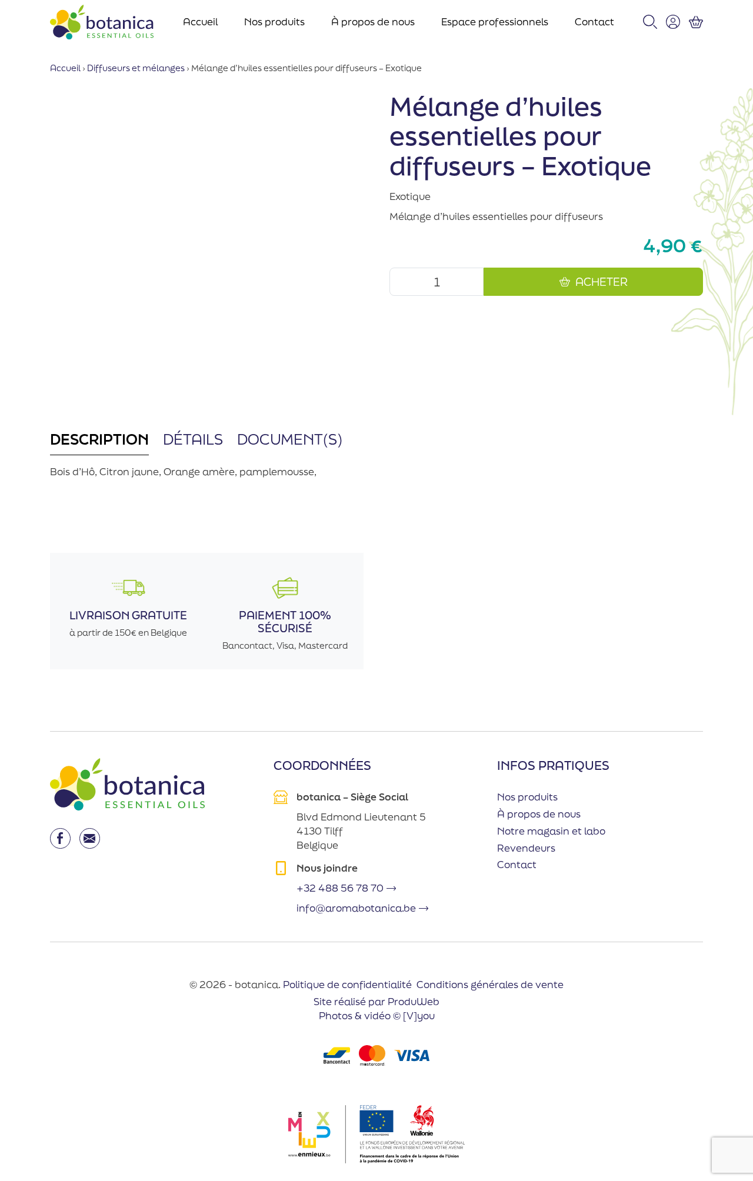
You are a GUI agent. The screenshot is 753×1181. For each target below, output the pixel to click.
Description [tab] (99, 439)
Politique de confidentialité (347, 984)
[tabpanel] (207, 477)
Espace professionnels (494, 21)
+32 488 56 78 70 (340, 888)
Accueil (200, 21)
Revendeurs (526, 848)
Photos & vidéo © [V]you (377, 1015)
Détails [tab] (193, 439)
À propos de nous (373, 21)
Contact (594, 21)
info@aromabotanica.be (356, 908)
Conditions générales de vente (490, 984)
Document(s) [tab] (289, 439)
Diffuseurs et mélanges (136, 68)
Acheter (601, 281)
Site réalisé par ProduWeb (376, 1001)
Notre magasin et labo (551, 831)
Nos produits (274, 21)
